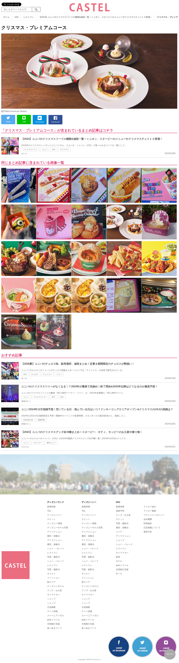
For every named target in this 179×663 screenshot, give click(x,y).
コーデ (119, 532)
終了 (53, 397)
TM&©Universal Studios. (15, 111)
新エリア (51, 582)
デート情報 (52, 611)
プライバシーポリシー (154, 515)
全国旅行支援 (53, 624)
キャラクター (53, 594)
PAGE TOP (170, 654)
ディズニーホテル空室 (57, 527)
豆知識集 (51, 607)
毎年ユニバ (51, 443)
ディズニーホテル (55, 586)
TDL (49, 511)
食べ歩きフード (54, 628)
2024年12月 (28, 420)
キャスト (51, 573)
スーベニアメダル (55, 615)
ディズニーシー (54, 515)
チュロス (34, 374)
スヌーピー (37, 443)
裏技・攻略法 (53, 536)
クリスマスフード (30, 149)
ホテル (119, 561)
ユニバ (44, 149)
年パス (119, 573)
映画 (118, 557)
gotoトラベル (53, 620)
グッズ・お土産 (54, 590)
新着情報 (51, 506)
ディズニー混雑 (54, 523)
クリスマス (64, 149)
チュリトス (47, 374)
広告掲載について (152, 527)
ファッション (53, 578)
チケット (51, 519)
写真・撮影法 (53, 557)
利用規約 (148, 523)
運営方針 (148, 532)
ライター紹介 (150, 506)
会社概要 (148, 519)
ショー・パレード (55, 548)
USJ (53, 149)
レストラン (52, 553)
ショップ (51, 599)
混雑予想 (41, 420)
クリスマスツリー (40, 397)
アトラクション (54, 532)
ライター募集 (150, 511)
